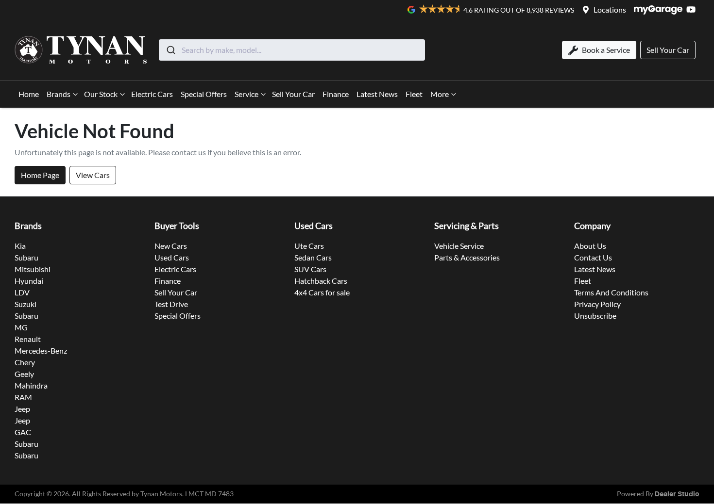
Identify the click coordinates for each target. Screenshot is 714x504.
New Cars (170, 245)
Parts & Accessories (467, 257)
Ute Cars (309, 245)
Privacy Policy (597, 304)
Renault (28, 338)
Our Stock (101, 93)
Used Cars (171, 257)
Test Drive (171, 304)
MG (21, 327)
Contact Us (593, 257)
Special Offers (204, 93)
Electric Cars (152, 93)
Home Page (40, 174)
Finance (336, 93)
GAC (23, 432)
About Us (590, 245)
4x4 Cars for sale (322, 292)
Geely (24, 373)
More (439, 93)
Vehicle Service (459, 245)
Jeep (22, 408)
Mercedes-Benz (41, 350)
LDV (22, 292)
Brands (58, 93)
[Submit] (170, 50)
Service (246, 93)
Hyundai (29, 280)
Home (28, 93)
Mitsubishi (33, 269)
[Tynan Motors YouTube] (692, 9)
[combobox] (292, 50)
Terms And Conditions (611, 292)
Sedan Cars (313, 257)
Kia (20, 245)
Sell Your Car (293, 93)
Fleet (414, 93)
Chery (25, 362)
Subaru (26, 257)
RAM (23, 397)
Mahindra (31, 385)
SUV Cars (310, 269)
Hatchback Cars (320, 280)
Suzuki (25, 304)
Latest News (377, 93)
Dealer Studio (677, 494)
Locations (610, 9)
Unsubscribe (595, 315)
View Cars (93, 174)
